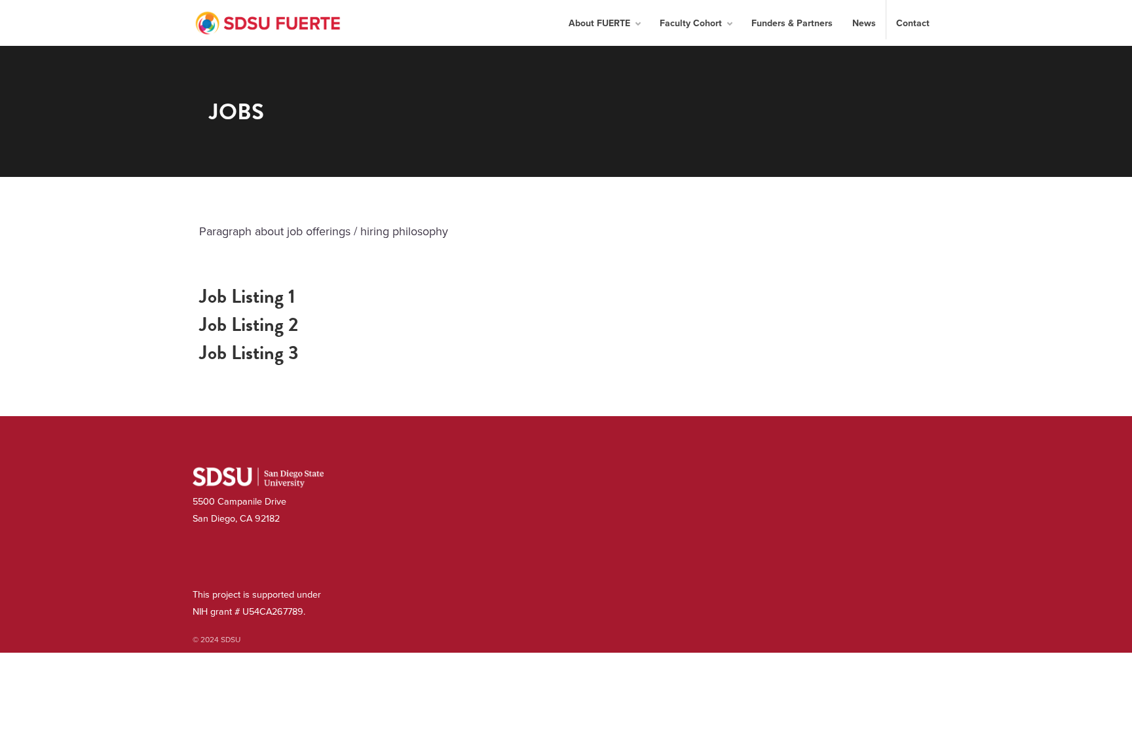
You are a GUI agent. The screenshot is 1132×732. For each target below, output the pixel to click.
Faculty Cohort (691, 23)
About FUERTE (599, 23)
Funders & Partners (792, 23)
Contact (913, 23)
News (864, 23)
